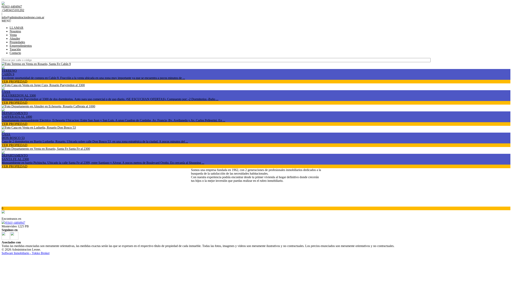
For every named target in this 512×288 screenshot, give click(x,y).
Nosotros (15, 31)
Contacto (15, 53)
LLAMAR (16, 27)
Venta (13, 35)
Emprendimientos (21, 45)
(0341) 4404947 (15, 222)
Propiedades (17, 42)
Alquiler (15, 38)
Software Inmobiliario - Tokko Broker (26, 253)
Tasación (15, 49)
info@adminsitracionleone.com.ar (23, 17)
